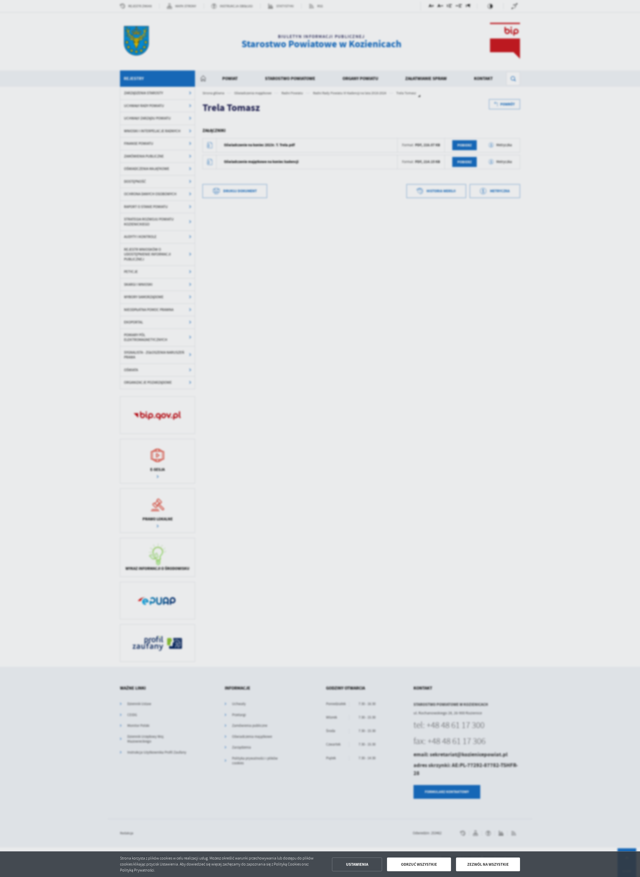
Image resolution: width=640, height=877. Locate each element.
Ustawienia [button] (357, 864)
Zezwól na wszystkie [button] (488, 864)
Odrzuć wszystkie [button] (419, 864)
